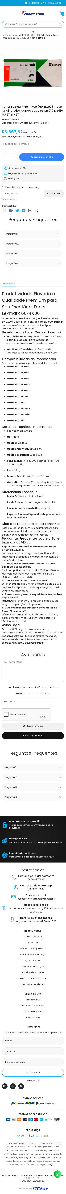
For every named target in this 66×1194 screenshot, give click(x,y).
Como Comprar (33, 936)
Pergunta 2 (12, 243)
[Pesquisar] (60, 24)
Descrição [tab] (9, 283)
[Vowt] (33, 1188)
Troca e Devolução (33, 966)
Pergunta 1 (12, 233)
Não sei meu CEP (10, 199)
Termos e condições (33, 984)
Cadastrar (34, 1072)
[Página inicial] (33, 13)
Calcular (56, 193)
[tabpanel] (33, 468)
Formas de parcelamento (15, 143)
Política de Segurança (32, 954)
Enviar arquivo (35, 726)
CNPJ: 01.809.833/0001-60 (33, 1181)
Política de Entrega (33, 972)
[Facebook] (21, 1086)
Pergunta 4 (12, 263)
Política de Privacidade (33, 978)
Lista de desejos (33, 1011)
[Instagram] (5, 1086)
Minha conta (33, 999)
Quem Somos (33, 960)
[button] (4, 14)
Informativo (33, 1017)
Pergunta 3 (12, 253)
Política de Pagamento (33, 948)
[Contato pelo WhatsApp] (57, 1174)
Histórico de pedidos (33, 1005)
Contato (33, 942)
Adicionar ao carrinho (42, 157)
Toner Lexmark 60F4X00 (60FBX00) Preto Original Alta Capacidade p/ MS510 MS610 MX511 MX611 (30, 36)
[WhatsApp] (13, 1086)
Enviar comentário (33, 735)
